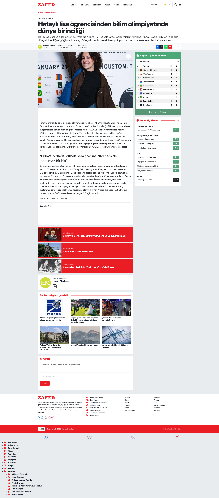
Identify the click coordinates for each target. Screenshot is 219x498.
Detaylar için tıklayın (157, 112)
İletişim (11, 468)
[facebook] (46, 437)
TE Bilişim (177, 429)
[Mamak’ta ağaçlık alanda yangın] (85, 335)
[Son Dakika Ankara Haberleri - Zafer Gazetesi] (46, 5)
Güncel (74, 5)
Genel (50, 18)
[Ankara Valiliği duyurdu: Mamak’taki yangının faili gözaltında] (54, 335)
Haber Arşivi (94, 415)
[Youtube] (52, 417)
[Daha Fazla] (170, 47)
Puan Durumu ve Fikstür (98, 408)
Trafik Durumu (95, 405)
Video (10, 451)
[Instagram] (48, 417)
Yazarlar (97, 5)
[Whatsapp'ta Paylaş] (166, 47)
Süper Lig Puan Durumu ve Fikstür (27, 486)
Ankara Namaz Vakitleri (98, 403)
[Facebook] (40, 417)
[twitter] (89, 437)
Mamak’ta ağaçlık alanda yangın (84, 345)
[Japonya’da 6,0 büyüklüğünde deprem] (116, 335)
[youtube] (177, 437)
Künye (127, 400)
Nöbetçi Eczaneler (96, 397)
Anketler (12, 463)
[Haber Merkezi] (45, 283)
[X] (44, 417)
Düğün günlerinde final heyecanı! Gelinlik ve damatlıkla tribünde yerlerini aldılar (85, 320)
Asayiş (127, 405)
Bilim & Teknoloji (159, 405)
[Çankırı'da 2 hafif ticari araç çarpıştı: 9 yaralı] (116, 307)
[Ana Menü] (179, 4)
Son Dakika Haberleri (97, 413)
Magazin (157, 410)
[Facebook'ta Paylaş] (157, 47)
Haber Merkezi (61, 281)
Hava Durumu (94, 400)
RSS (42, 429)
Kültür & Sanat (130, 410)
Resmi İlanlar (128, 5)
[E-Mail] (55, 286)
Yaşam (108, 5)
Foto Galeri (13, 448)
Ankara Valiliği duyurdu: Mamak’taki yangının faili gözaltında (50, 347)
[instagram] (133, 437)
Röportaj (12, 457)
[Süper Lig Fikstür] (178, 120)
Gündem (157, 408)
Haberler (41, 18)
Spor (116, 5)
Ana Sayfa (12, 442)
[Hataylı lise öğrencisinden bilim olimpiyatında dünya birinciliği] (85, 80)
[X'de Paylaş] (161, 47)
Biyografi (12, 460)
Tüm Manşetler (95, 410)
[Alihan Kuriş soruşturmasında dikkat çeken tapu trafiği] (54, 307)
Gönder (45, 383)
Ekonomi (85, 5)
